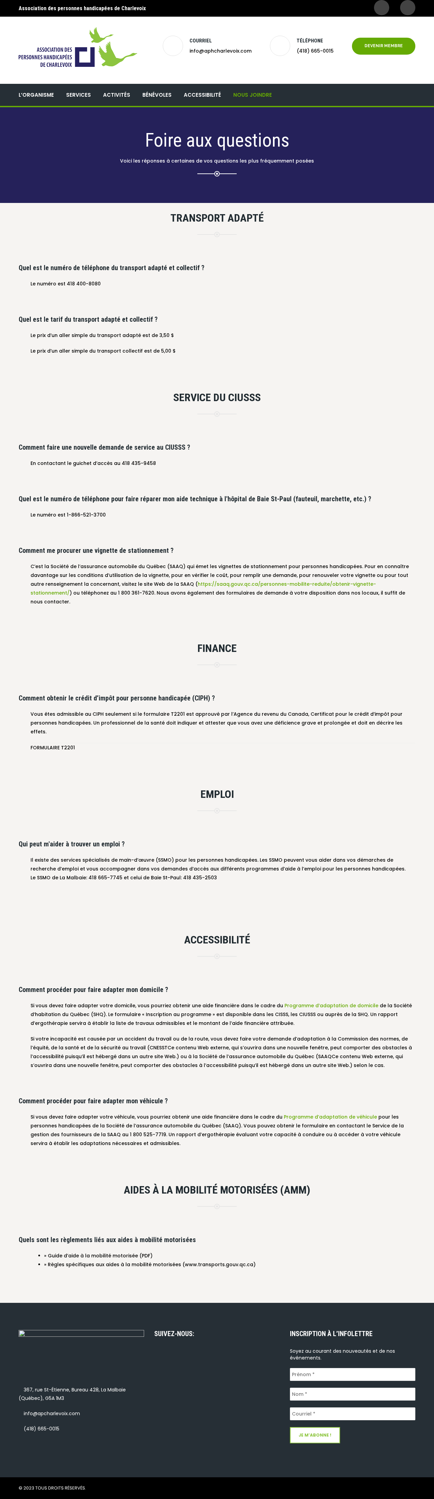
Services (78, 94)
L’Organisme (36, 94)
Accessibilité (202, 94)
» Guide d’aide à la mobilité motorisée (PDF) (98, 1255)
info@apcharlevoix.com (52, 1413)
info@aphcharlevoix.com (221, 51)
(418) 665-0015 (315, 51)
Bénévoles (157, 94)
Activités (116, 94)
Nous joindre (252, 94)
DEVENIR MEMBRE (383, 45)
